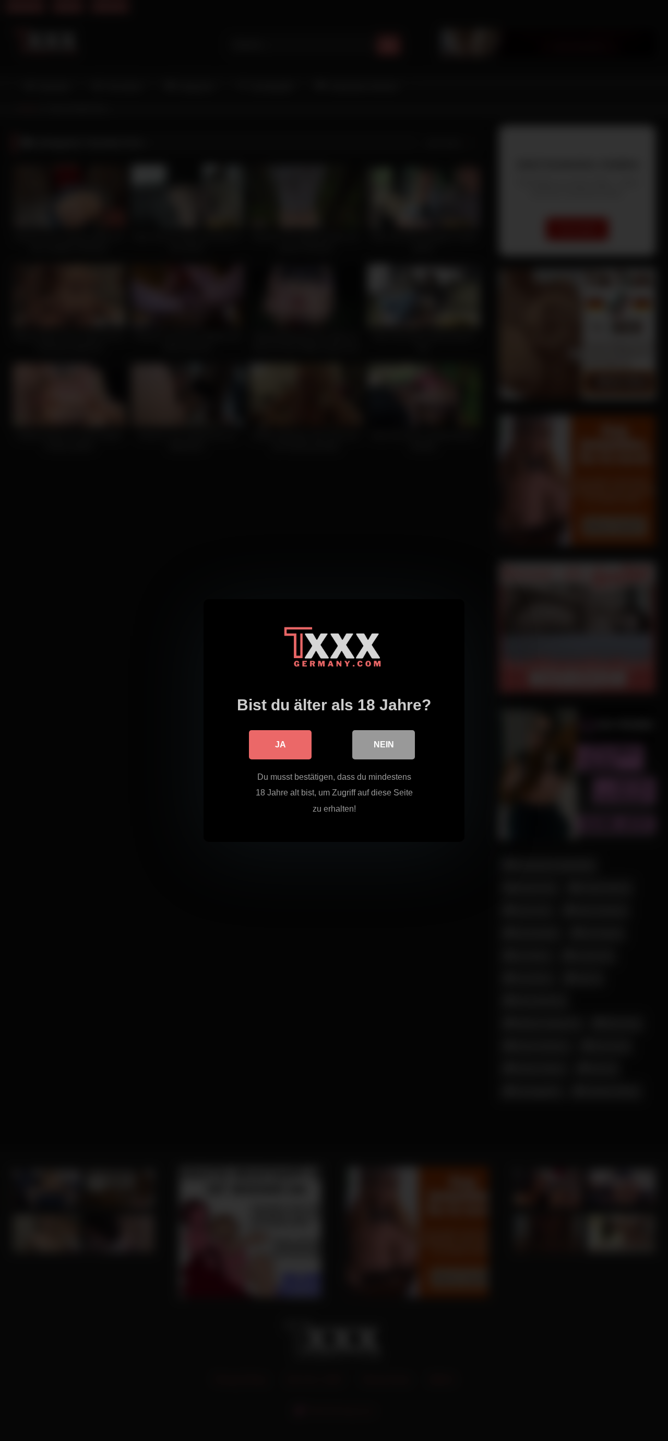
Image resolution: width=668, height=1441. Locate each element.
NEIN (384, 744)
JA (280, 744)
